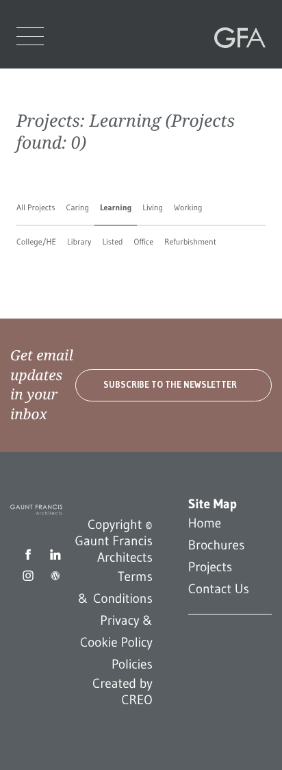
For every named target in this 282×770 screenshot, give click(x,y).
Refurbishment (190, 242)
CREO (137, 700)
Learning (115, 208)
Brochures (216, 545)
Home (204, 523)
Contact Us (218, 589)
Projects (210, 567)
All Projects (35, 208)
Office (144, 242)
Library (79, 242)
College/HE (36, 242)
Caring (77, 208)
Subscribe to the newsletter (170, 385)
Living (152, 208)
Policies (132, 664)
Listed (112, 242)
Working (188, 208)
